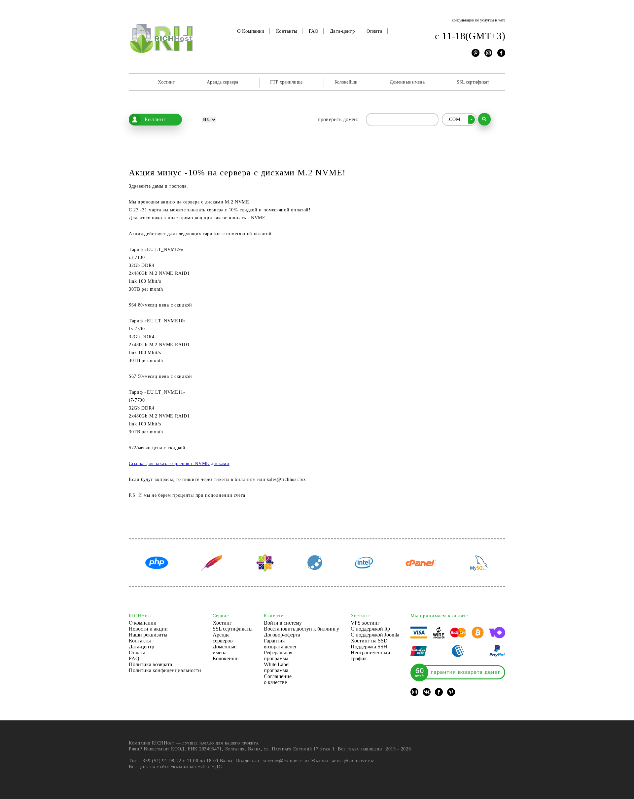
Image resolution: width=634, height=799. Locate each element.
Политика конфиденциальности (165, 670)
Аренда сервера (222, 82)
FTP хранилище (286, 82)
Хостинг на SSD (369, 640)
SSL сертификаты (233, 629)
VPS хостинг (365, 623)
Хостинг (166, 82)
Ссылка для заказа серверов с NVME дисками (179, 463)
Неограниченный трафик (370, 655)
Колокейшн (346, 82)
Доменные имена (407, 82)
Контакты (286, 31)
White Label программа (277, 667)
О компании (143, 623)
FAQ (313, 31)
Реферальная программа (278, 655)
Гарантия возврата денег (280, 643)
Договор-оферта (282, 634)
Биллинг (155, 119)
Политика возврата (150, 664)
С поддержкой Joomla (375, 634)
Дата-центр (342, 31)
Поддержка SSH (369, 646)
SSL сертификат (473, 82)
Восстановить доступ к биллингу (301, 629)
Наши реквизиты (148, 634)
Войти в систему (283, 623)
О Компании (250, 31)
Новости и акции (148, 629)
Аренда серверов (223, 637)
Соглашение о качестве (278, 679)
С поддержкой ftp (370, 629)
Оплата (374, 31)
